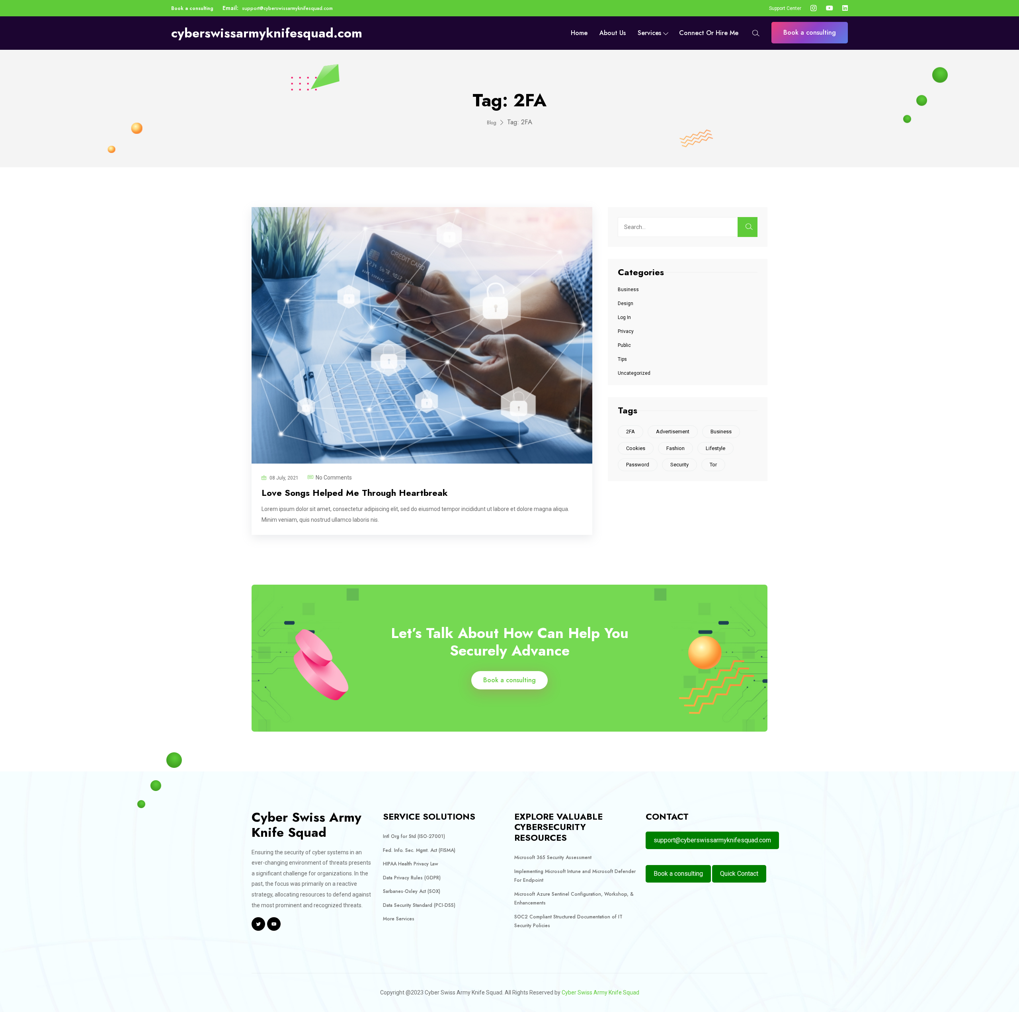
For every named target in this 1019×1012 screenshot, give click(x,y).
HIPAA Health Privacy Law (410, 863)
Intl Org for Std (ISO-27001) (414, 836)
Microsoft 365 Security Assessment (552, 857)
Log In (624, 317)
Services (649, 32)
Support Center (785, 8)
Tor (713, 465)
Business (628, 289)
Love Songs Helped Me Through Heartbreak (355, 492)
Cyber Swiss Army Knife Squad (600, 992)
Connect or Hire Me (708, 32)
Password (637, 465)
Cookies (635, 448)
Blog (491, 122)
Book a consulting (192, 8)
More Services (398, 918)
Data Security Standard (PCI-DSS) (419, 905)
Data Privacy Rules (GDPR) (412, 877)
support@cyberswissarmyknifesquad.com (287, 8)
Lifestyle (715, 448)
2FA (630, 432)
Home (579, 32)
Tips (622, 359)
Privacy (626, 331)
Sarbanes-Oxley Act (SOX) (411, 891)
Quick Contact (739, 873)
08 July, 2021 (284, 478)
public (624, 345)
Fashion (675, 448)
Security (679, 465)
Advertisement (672, 432)
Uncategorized (634, 373)
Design (625, 303)
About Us (612, 32)
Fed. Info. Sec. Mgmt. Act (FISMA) (419, 850)
